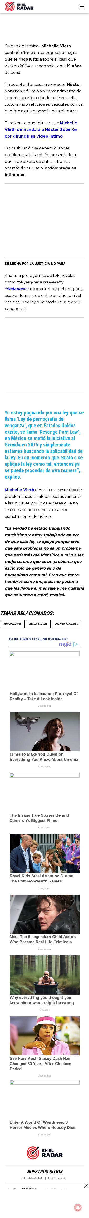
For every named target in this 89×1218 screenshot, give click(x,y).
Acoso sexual (38, 624)
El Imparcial (32, 1178)
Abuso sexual (12, 624)
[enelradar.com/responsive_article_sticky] (86, 1186)
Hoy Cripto (57, 1178)
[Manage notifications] (78, 1207)
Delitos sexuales (66, 624)
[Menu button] (82, 6)
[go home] (19, 5)
